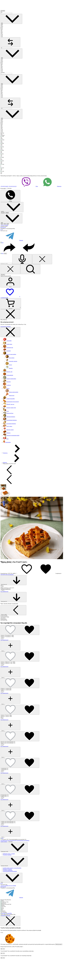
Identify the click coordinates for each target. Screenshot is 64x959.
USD (5, 223)
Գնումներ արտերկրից (7, 870)
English (7, 212)
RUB (2, 223)
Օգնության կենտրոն (4, 865)
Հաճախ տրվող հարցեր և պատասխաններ (12, 867)
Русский (2, 212)
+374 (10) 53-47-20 (12, 186)
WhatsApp (59, 186)
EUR (8, 223)
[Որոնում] (30, 269)
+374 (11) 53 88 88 (4, 225)
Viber (36, 186)
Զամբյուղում (4, 591)
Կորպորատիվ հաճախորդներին (10, 871)
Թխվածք (5, 462)
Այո (1, 948)
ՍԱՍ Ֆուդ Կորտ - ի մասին (9, 853)
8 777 (1, 229)
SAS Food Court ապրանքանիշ (7, 574)
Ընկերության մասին (4, 851)
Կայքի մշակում (3, 841)
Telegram (21, 240)
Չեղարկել (3, 274)
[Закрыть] (10, 314)
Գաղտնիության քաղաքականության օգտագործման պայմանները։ (14, 840)
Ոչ (3, 948)
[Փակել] (42, 259)
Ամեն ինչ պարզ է (59, 944)
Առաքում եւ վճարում (7, 869)
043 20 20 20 (3, 227)
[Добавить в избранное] (19, 630)
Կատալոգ (5, 452)
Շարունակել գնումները (5, 326)
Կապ (2, 882)
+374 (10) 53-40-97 (4, 186)
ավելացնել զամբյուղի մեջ (5, 589)
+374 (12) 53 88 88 (12, 885)
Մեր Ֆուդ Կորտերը (7, 854)
